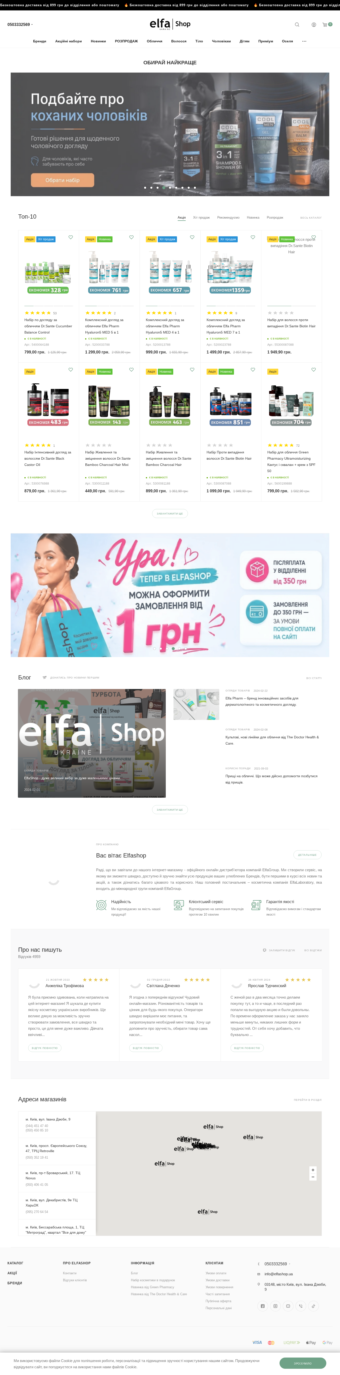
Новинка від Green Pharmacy (152, 1287)
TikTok (313, 1306)
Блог (134, 1273)
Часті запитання (218, 1294)
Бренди (14, 1283)
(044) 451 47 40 (37, 1126)
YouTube (288, 1306)
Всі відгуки (313, 950)
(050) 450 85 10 (37, 1130)
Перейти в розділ (308, 1100)
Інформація (142, 1263)
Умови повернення (219, 1287)
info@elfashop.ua (279, 1274)
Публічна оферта (218, 1301)
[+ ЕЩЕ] (304, 41)
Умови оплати (216, 1273)
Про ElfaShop (77, 1263)
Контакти (69, 1273)
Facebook (262, 1306)
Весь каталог (311, 217)
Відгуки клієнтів (75, 1280)
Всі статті (314, 678)
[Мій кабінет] (314, 25)
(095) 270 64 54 (37, 1212)
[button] (184, 1149)
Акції (12, 1273)
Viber (300, 1306)
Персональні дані (219, 1308)
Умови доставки (217, 1280)
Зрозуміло (303, 1363)
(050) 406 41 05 (37, 1185)
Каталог (15, 1263)
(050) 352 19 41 (37, 1157)
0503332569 (18, 24)
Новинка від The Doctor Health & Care (159, 1294)
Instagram (275, 1306)
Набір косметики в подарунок (153, 1280)
